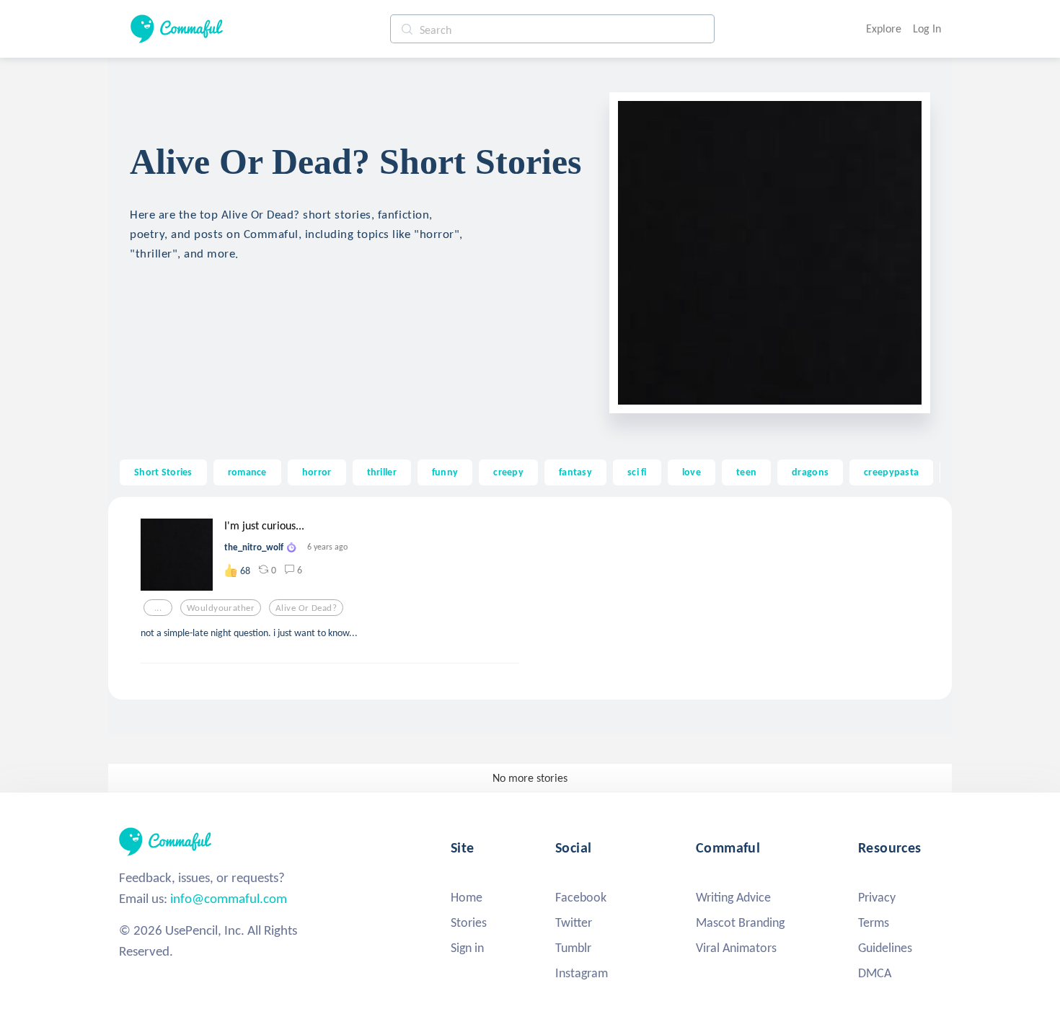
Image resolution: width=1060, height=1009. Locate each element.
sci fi (637, 471)
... (158, 608)
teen (746, 471)
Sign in (467, 948)
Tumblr (573, 948)
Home (466, 897)
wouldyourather (221, 608)
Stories (469, 922)
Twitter (573, 922)
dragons (810, 471)
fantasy (575, 471)
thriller (382, 471)
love (691, 471)
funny (445, 471)
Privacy (877, 897)
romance (247, 471)
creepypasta (891, 471)
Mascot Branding (740, 922)
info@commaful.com (228, 898)
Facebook (580, 897)
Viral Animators (736, 948)
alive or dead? (306, 608)
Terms (873, 922)
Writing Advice (733, 897)
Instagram (581, 973)
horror (317, 471)
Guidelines (885, 948)
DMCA (874, 973)
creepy (508, 471)
